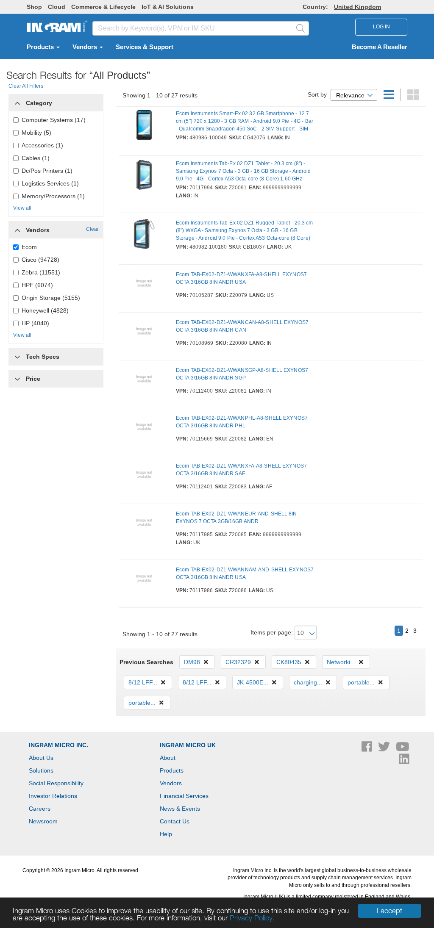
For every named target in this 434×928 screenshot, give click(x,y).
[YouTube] (402, 748)
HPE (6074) (37, 285)
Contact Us (174, 821)
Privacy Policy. (252, 918)
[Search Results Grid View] (413, 97)
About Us (41, 757)
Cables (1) (36, 158)
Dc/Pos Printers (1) (47, 170)
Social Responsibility (56, 783)
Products (41, 47)
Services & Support (144, 47)
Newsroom (43, 821)
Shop (34, 6)
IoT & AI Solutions (168, 6)
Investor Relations (53, 795)
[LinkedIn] (404, 761)
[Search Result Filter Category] (17, 100)
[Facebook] (368, 748)
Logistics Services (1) (50, 183)
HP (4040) (35, 323)
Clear (92, 229)
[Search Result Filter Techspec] (17, 354)
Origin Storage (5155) (51, 297)
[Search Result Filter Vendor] (17, 227)
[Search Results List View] (390, 97)
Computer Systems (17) (54, 119)
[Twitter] (385, 748)
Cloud (56, 6)
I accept (389, 910)
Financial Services (184, 795)
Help (166, 834)
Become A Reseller (379, 47)
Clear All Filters (25, 86)
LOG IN (381, 27)
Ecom (29, 247)
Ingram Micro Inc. (58, 745)
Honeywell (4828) (45, 310)
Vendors (85, 47)
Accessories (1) (42, 145)
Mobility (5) (36, 132)
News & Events (180, 808)
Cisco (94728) (40, 259)
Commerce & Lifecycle (103, 6)
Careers (39, 808)
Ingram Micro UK (188, 745)
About (167, 757)
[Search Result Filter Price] (17, 378)
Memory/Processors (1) (53, 196)
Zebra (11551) (41, 272)
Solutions (41, 770)
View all (22, 208)
